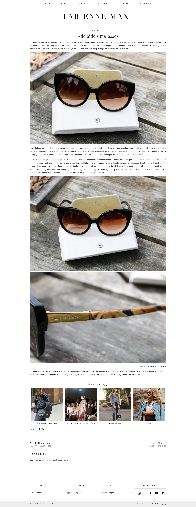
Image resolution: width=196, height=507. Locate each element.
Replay (149, 423)
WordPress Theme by (151, 504)
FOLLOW (125, 3)
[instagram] (139, 493)
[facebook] (145, 493)
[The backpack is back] (47, 404)
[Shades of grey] (115, 404)
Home (47, 3)
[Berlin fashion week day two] (81, 404)
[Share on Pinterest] (43, 429)
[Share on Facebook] (39, 429)
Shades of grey (115, 423)
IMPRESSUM (145, 3)
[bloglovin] (150, 493)
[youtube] (156, 493)
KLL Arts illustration (41, 444)
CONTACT (83, 3)
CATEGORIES (104, 3)
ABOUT (64, 3)
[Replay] (149, 404)
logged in (46, 460)
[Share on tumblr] (46, 429)
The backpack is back (47, 423)
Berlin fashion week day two (81, 423)
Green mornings (157, 444)
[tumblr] (163, 493)
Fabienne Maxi (98, 16)
